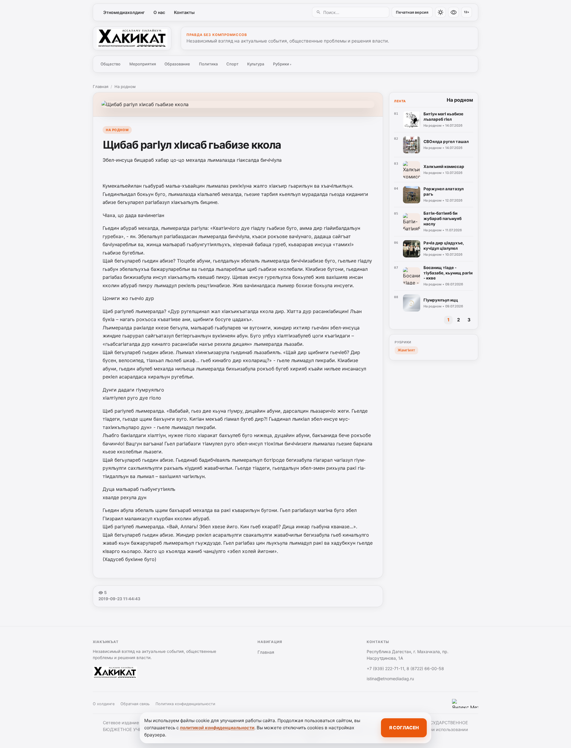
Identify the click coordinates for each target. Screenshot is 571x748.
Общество (110, 64)
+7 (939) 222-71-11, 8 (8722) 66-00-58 (405, 668)
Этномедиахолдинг (124, 12)
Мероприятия (142, 64)
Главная (100, 86)
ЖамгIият (406, 350)
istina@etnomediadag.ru (390, 678)
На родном (125, 86)
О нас (159, 12)
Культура (255, 64)
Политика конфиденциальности (185, 704)
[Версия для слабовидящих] (453, 12)
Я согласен (404, 727)
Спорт (232, 64)
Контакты (184, 12)
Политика (208, 64)
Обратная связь (135, 704)
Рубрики (282, 64)
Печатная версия (412, 12)
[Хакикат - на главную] (132, 38)
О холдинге (103, 704)
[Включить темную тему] (440, 12)
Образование (177, 64)
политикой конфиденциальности (217, 727)
